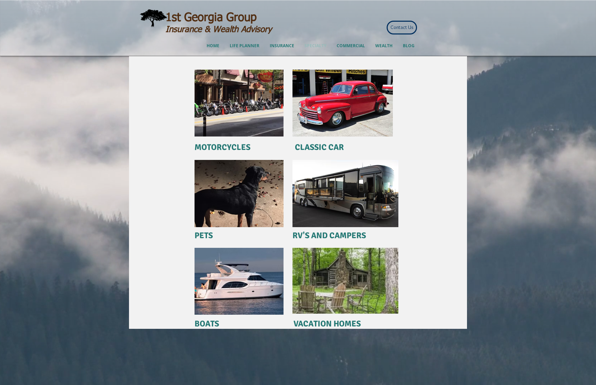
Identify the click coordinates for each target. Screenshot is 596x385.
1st (173, 17)
